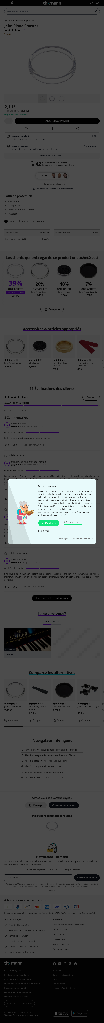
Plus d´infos (44, 530)
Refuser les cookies (73, 522)
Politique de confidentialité (83, 538)
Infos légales (64, 538)
